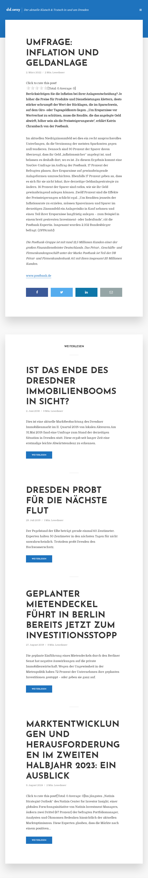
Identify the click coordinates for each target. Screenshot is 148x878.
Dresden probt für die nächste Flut (66, 501)
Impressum (107, 10)
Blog (77, 10)
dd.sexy (13, 10)
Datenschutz (126, 10)
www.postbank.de (38, 275)
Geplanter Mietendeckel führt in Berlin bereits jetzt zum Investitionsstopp (71, 615)
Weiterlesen (39, 455)
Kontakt (90, 10)
